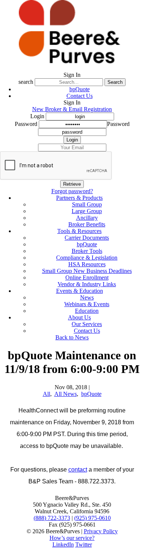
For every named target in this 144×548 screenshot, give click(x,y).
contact (77, 469)
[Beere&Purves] (72, 68)
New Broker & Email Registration (72, 109)
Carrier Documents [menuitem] (87, 237)
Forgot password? (72, 191)
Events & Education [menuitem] (79, 291)
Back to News (72, 337)
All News (65, 394)
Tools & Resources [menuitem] (79, 231)
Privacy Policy (101, 531)
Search (115, 82)
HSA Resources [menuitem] (87, 264)
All (46, 394)
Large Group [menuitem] (87, 211)
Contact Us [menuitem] (87, 331)
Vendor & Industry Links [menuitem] (87, 284)
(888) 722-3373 (52, 518)
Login (37, 116)
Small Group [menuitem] (87, 204)
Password (26, 124)
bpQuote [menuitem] (87, 244)
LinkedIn (63, 544)
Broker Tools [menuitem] (87, 251)
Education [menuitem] (87, 311)
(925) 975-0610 (92, 518)
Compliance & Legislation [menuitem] (86, 257)
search (25, 82)
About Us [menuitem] (79, 317)
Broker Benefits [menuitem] (86, 224)
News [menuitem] (87, 297)
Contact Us (79, 96)
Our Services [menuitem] (87, 324)
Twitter (83, 544)
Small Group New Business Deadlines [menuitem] (87, 271)
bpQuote (79, 89)
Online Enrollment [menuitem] (87, 277)
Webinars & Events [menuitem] (86, 304)
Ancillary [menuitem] (87, 218)
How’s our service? (72, 538)
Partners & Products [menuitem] (79, 198)
